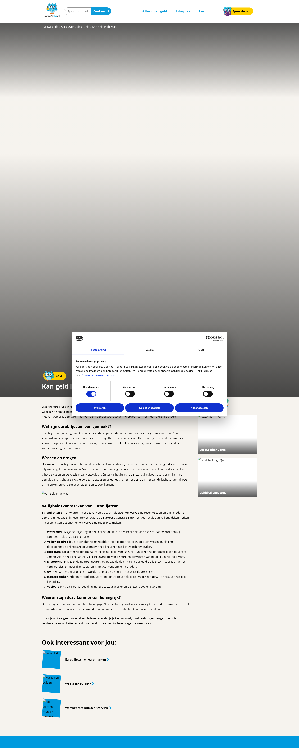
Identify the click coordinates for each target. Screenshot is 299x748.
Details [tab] (149, 349)
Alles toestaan (199, 407)
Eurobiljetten (51, 512)
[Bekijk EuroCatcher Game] (227, 434)
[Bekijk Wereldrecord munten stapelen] (116, 708)
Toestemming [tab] (97, 349)
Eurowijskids (50, 27)
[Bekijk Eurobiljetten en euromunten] (116, 659)
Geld (86, 27)
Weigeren (100, 407)
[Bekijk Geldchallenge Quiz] (227, 477)
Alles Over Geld (71, 27)
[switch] (130, 394)
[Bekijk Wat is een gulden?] (116, 683)
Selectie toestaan (149, 407)
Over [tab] (201, 349)
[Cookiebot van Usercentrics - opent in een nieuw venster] (208, 338)
